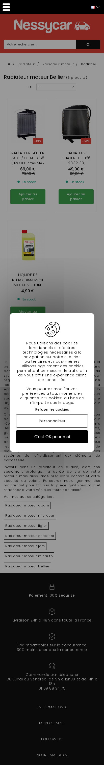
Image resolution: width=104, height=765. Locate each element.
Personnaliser (52, 421)
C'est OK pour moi (52, 437)
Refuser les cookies (52, 409)
